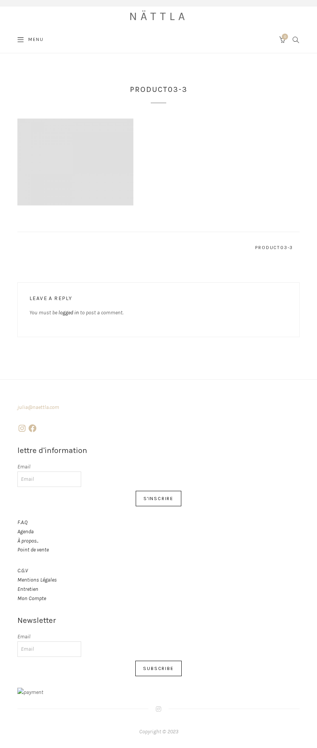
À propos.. (27, 541)
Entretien (27, 589)
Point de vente (33, 549)
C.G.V (22, 570)
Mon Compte (31, 598)
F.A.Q (22, 522)
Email (24, 466)
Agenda (25, 531)
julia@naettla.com (38, 407)
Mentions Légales (37, 580)
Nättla (158, 16)
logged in (68, 312)
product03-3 (274, 247)
